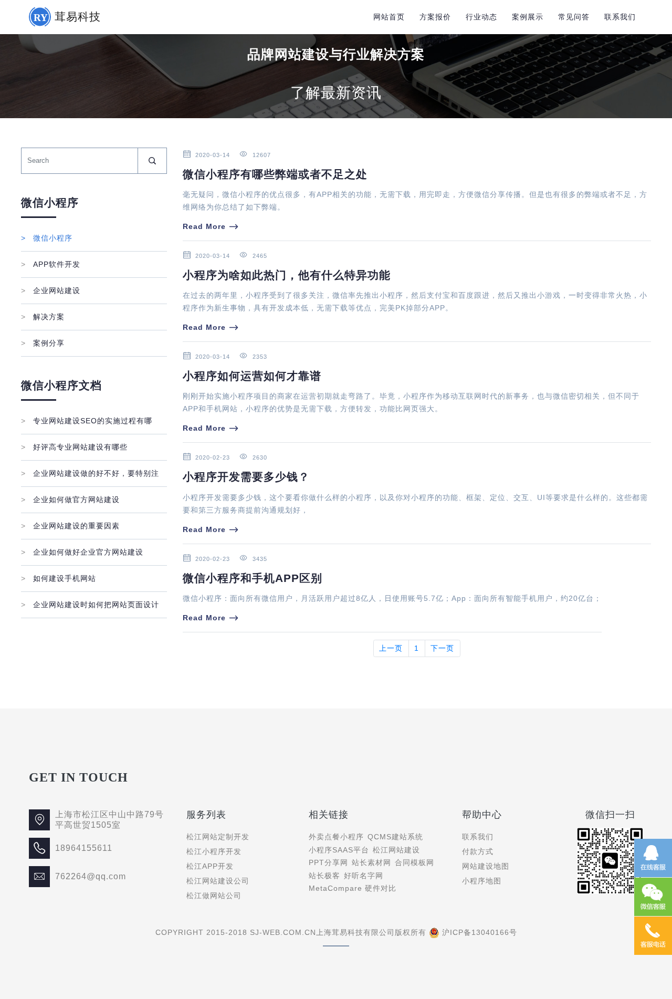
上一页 (391, 648)
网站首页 (389, 17)
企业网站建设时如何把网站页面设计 (90, 604)
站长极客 (324, 875)
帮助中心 (482, 814)
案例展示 (527, 17)
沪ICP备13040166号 (479, 932)
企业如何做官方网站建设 (70, 499)
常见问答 (574, 17)
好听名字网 (363, 875)
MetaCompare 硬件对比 (352, 888)
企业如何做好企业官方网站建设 (82, 552)
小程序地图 (481, 881)
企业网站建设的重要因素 (70, 526)
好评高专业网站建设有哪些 (74, 447)
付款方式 (478, 851)
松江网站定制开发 (217, 836)
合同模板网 (414, 862)
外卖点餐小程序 (336, 836)
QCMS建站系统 (395, 836)
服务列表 (206, 814)
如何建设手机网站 (58, 578)
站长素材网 (371, 862)
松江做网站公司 (214, 895)
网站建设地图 (485, 866)
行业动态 (481, 17)
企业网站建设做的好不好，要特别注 (90, 473)
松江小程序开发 (214, 851)
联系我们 (620, 17)
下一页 (442, 648)
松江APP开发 (210, 866)
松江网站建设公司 (217, 881)
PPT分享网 (328, 862)
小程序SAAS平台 (339, 850)
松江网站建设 (396, 850)
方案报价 (435, 17)
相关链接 (329, 814)
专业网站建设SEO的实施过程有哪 (86, 421)
